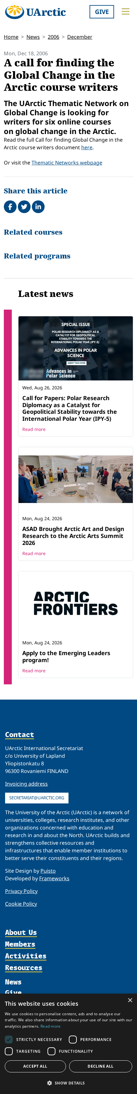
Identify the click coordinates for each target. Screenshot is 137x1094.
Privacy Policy (21, 891)
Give (102, 11)
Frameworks (54, 878)
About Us (21, 932)
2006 (53, 36)
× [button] (129, 1000)
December (79, 36)
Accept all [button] (35, 1066)
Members (20, 944)
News (33, 36)
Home (11, 36)
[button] (68, 1083)
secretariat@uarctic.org (36, 798)
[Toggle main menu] (125, 11)
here (86, 147)
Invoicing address (26, 783)
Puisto (48, 870)
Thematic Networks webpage (67, 162)
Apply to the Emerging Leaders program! (66, 656)
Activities (26, 956)
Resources (23, 967)
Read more (34, 429)
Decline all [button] (100, 1066)
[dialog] (68, 1044)
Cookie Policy (21, 903)
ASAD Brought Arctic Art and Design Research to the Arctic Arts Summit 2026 (73, 535)
